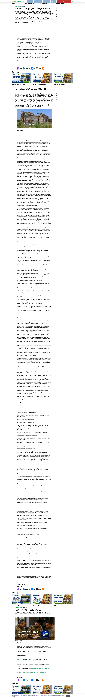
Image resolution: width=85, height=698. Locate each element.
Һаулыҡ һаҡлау (17, 6)
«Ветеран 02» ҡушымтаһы (44, 3)
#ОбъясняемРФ (31, 672)
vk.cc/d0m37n (29, 658)
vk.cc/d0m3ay (40, 658)
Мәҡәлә (13, 3)
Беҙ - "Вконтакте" (30, 1)
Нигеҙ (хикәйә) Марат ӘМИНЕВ (30, 3)
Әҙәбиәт (16, 86)
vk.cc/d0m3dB (19, 659)
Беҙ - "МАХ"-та (53, 1)
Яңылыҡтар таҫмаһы (18, 607)
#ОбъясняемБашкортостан (40, 672)
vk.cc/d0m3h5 (32, 659)
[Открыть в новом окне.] (19, 68)
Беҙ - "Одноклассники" (38, 1)
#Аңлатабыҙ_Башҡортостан (22, 672)
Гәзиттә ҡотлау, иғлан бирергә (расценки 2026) (63, 1)
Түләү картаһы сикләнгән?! (60, 3)
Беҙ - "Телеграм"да (46, 1)
